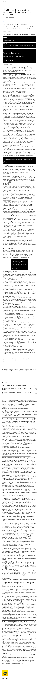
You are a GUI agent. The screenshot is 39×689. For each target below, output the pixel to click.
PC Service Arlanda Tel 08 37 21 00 (10, 288)
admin (7, 17)
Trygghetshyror (6, 162)
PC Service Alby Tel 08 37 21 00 (10, 271)
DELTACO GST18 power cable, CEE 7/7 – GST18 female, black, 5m (16, 397)
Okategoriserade (11, 17)
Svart (9, 360)
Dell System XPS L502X (8, 248)
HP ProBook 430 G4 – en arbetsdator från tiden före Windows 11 (16, 456)
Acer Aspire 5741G (7, 173)
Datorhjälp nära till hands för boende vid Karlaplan (14, 91)
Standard (5, 360)
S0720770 (31, 358)
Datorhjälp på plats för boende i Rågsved (12, 128)
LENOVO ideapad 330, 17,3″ (9, 228)
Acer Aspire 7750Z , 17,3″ (8, 208)
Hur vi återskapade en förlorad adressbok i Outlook (13, 552)
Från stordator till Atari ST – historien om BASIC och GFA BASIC (16, 485)
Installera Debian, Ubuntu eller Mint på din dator (14, 73)
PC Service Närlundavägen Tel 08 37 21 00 (12, 346)
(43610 (5, 358)
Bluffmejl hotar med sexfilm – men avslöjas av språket (14, 537)
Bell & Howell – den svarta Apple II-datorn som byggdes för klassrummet (18, 400)
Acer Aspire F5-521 (7, 237)
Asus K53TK (5, 191)
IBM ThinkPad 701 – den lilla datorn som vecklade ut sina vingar (16, 475)
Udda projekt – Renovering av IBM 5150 (10, 569)
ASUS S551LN (6, 183)
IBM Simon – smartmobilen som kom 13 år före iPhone (14, 426)
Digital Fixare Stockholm (8, 40)
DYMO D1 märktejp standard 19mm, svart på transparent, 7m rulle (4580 (27, 370)
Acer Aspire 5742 (7, 200)
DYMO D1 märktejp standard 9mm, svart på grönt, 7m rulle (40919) (10, 370)
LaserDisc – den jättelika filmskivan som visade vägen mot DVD (16, 447)
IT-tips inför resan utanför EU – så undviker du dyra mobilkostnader (17, 504)
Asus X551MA (6, 165)
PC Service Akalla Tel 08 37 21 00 (10, 321)
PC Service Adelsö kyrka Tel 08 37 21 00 (11, 313)
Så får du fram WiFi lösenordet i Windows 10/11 (12, 510)
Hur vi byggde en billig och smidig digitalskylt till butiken (14, 561)
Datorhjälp (14, 268)
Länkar (4, 61)
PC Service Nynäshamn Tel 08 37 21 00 (11, 330)
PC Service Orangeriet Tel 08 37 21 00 (11, 304)
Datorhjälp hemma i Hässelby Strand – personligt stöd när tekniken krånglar (19, 620)
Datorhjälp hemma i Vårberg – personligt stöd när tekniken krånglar (18, 138)
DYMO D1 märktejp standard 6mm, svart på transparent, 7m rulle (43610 (19, 34)
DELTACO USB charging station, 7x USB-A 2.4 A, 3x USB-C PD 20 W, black (16, 393)
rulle (27, 358)
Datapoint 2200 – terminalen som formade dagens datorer (15, 408)
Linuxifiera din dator (7, 64)
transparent (13, 360)
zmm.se (4, 1)
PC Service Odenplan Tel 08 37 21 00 (11, 296)
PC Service (5, 46)
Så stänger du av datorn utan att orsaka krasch (12, 545)
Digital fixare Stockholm (8, 81)
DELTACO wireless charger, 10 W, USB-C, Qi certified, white (15, 385)
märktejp (21, 358)
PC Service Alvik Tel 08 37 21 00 (10, 279)
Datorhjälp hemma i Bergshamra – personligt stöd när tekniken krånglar (19, 99)
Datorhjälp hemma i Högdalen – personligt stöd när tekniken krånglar (18, 120)
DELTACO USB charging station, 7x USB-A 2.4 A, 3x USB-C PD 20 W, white (16, 389)
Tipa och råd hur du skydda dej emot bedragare (12, 529)
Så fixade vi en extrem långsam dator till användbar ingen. (15, 495)
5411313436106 (9, 358)
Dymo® (18, 358)
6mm (14, 358)
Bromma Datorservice (8, 60)
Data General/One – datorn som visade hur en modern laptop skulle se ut (18, 417)
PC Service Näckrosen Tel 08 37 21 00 (11, 338)
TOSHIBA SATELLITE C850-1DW (10, 218)
